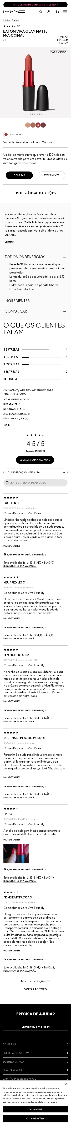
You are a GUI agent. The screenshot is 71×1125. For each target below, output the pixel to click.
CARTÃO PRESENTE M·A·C (19, 1078)
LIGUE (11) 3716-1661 (36, 1027)
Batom (15, 20)
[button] (65, 12)
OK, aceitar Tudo (35, 1119)
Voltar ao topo (35, 989)
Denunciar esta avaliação (20, 566)
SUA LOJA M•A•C (13, 1070)
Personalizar (35, 1109)
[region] (35, 1102)
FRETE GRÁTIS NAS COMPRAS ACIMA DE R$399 (35, 5)
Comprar (19, 175)
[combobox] (35, 134)
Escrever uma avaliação (35, 460)
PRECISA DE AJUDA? (16, 1053)
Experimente (51, 175)
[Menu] (65, 12)
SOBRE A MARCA (13, 1061)
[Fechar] (66, 1084)
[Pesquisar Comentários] (6, 483)
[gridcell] (27, 125)
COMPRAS (9, 1044)
